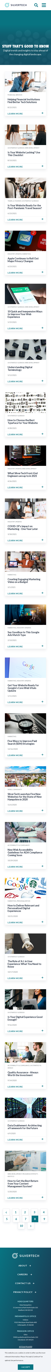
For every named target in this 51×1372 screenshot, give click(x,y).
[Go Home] (16, 5)
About (23, 1265)
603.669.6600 (25, 1346)
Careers (23, 1274)
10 (21, 1225)
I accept (25, 1367)
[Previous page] (6, 1212)
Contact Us (23, 1283)
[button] (36, 5)
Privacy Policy (23, 1292)
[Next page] (30, 1225)
